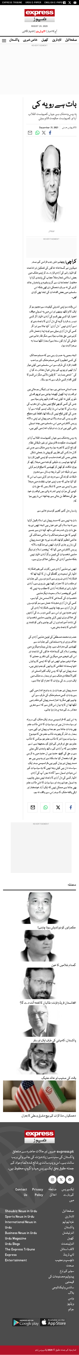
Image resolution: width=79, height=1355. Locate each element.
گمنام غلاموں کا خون (63, 965)
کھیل (45, 40)
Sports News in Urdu (19, 1216)
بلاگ (71, 1293)
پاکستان (14, 40)
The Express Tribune (20, 1249)
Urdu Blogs (12, 1244)
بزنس (71, 1298)
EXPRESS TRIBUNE (12, 2)
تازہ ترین (56, 40)
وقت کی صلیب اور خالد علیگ (58, 1078)
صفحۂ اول (71, 40)
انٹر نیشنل (68, 1233)
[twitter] (58, 807)
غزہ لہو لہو (68, 1222)
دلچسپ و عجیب (64, 1260)
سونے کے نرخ (67, 1271)
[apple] (53, 1323)
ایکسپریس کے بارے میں (68, 1195)
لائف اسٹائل (67, 1249)
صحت (70, 1265)
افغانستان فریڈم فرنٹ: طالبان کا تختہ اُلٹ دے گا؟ (48, 1003)
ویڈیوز (70, 1304)
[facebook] (70, 807)
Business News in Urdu (21, 1233)
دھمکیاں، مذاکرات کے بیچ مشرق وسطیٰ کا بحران (48, 1115)
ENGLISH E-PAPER (54, 2)
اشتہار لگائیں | (28, 31)
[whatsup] (45, 807)
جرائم (71, 1309)
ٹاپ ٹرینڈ (68, 1254)
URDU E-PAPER (33, 2)
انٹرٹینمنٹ (67, 1244)
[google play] (26, 1323)
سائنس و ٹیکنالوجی (63, 1287)
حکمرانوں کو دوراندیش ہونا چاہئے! (57, 927)
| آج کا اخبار (51, 31)
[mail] (32, 807)
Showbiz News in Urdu (21, 1211)
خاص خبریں (30, 40)
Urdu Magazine (15, 1238)
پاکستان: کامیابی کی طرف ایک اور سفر (54, 1040)
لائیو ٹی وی (40, 31)
